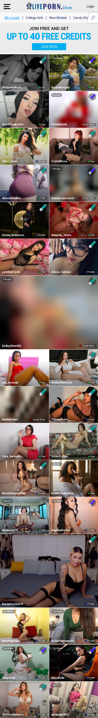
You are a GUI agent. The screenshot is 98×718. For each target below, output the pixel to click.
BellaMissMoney (62, 493)
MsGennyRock (11, 87)
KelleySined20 (11, 345)
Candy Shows (83, 18)
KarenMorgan (60, 87)
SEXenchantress (13, 714)
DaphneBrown (60, 530)
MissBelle (57, 677)
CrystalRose (59, 161)
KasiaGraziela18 (12, 604)
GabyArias (8, 677)
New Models (58, 18)
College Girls (34, 18)
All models (12, 18)
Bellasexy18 (10, 530)
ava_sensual (10, 382)
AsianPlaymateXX (62, 641)
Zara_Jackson (11, 456)
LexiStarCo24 (11, 272)
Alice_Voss (9, 161)
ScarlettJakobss (12, 124)
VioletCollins (59, 456)
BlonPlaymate (11, 641)
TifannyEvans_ (60, 419)
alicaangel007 (60, 714)
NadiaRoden (10, 419)
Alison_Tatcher (61, 272)
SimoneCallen (11, 198)
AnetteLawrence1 (63, 198)
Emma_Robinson (13, 235)
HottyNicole (59, 124)
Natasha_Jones (61, 235)
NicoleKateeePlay (14, 493)
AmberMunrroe (61, 382)
